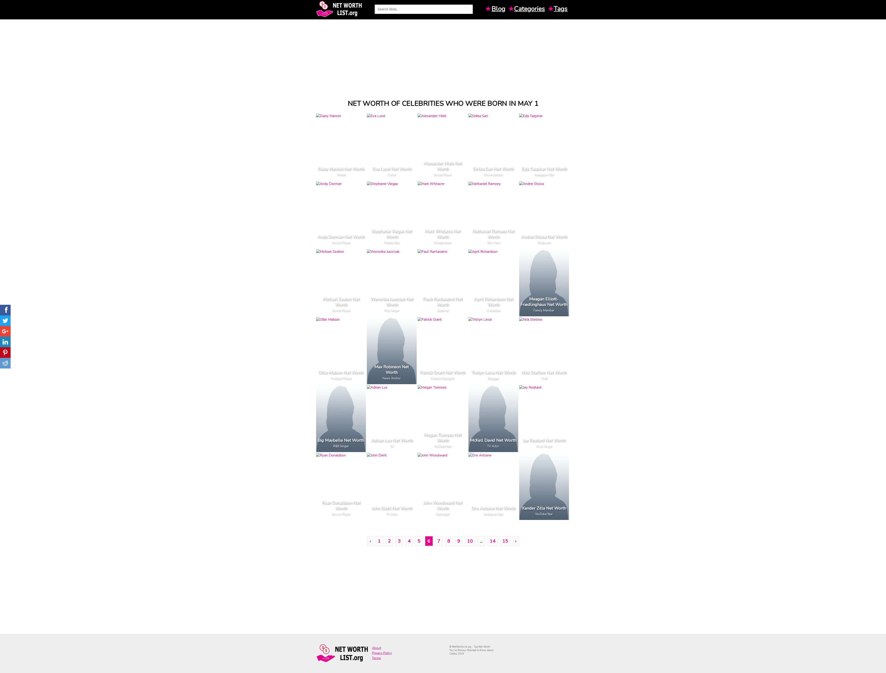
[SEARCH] (467, 9)
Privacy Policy (382, 653)
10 (470, 541)
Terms (376, 658)
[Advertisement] (443, 55)
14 (492, 541)
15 (505, 541)
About (376, 648)
